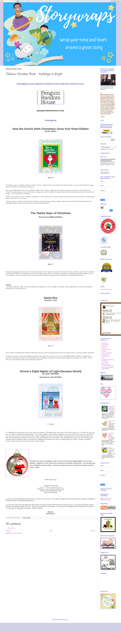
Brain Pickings (105, 362)
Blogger (66, 619)
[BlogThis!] (25, 518)
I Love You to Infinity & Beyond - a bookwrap (111, 435)
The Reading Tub (105, 356)
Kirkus (103, 358)
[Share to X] (26, 518)
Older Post (92, 530)
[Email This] (23, 518)
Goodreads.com (105, 344)
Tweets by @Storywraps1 (106, 289)
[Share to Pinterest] (29, 518)
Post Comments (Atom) (17, 533)
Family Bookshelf (105, 354)
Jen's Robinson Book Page (108, 365)
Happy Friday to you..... (111, 421)
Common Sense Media (107, 353)
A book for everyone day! (111, 448)
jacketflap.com (105, 343)
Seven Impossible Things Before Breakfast (107, 368)
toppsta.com (104, 348)
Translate (111, 149)
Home (51, 530)
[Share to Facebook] (28, 518)
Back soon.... (104, 156)
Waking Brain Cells (106, 364)
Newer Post (8, 530)
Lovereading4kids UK (106, 349)
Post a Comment (11, 528)
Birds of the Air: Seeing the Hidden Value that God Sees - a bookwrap (111, 409)
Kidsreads (104, 351)
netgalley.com (105, 346)
